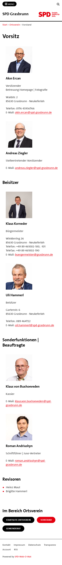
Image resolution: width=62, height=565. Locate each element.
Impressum (19, 544)
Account (6, 549)
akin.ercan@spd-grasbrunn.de (33, 112)
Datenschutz (34, 544)
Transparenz (50, 544)
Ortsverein (14, 24)
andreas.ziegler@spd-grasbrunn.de (36, 168)
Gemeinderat (13, 528)
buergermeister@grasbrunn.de (34, 254)
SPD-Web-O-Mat (23, 556)
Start (4, 24)
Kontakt (6, 544)
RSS (16, 549)
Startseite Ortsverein (18, 519)
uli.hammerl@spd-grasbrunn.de (34, 325)
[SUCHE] (58, 4)
